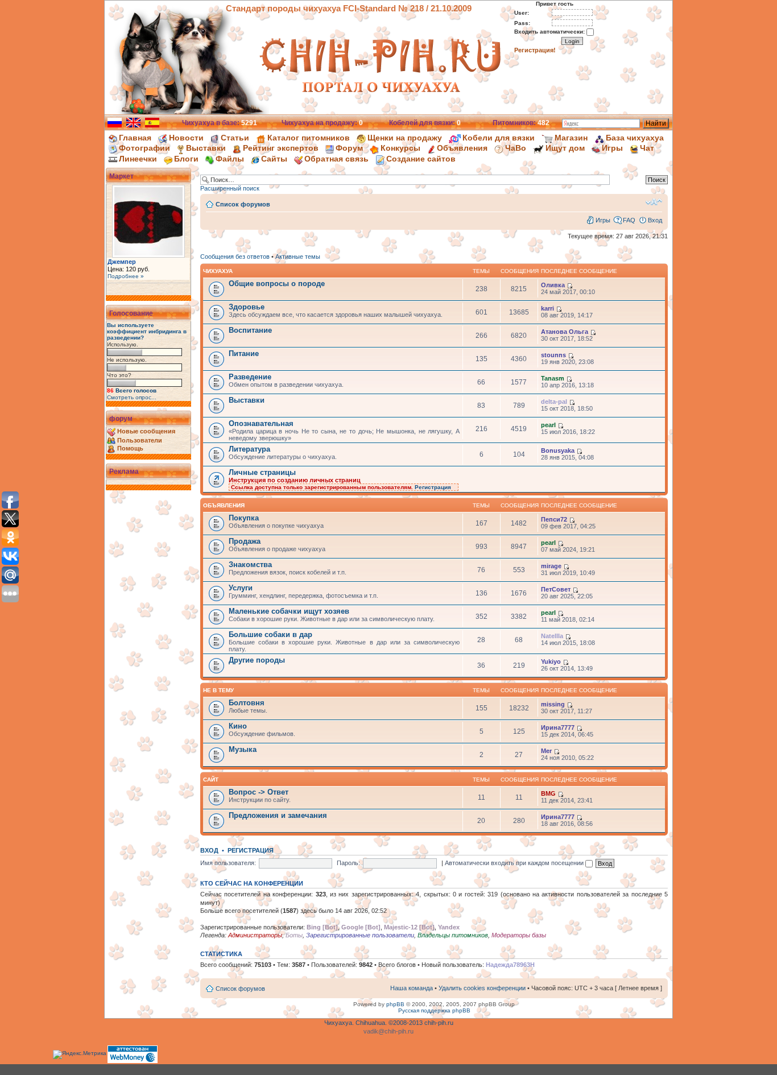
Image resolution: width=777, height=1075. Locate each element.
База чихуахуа (635, 137)
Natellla (552, 635)
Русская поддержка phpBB (434, 1010)
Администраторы (255, 935)
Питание (244, 353)
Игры (612, 147)
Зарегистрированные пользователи (360, 935)
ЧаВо (515, 147)
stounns (553, 355)
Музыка (243, 749)
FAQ (629, 220)
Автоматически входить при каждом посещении (515, 862)
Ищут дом (565, 147)
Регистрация (433, 487)
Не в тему (218, 690)
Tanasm (552, 378)
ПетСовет (556, 589)
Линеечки (138, 158)
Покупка (244, 518)
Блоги (186, 158)
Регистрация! (535, 50)
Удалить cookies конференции (482, 988)
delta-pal (554, 401)
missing (553, 704)
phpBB (395, 1004)
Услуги (241, 588)
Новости (186, 137)
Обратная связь (336, 158)
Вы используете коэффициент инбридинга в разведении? (147, 331)
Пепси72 (554, 519)
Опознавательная (261, 423)
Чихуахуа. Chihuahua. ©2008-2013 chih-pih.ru (388, 1022)
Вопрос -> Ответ (258, 792)
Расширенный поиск (229, 188)
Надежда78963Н (510, 964)
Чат (647, 147)
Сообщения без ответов (235, 256)
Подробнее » (126, 276)
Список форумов (243, 204)
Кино (238, 726)
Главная (135, 137)
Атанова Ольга (564, 331)
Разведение (250, 377)
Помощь (130, 448)
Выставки (206, 147)
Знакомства (250, 564)
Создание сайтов (421, 158)
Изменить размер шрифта (654, 202)
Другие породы (257, 660)
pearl (548, 424)
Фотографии (144, 147)
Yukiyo (551, 661)
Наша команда (411, 988)
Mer (546, 750)
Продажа (245, 541)
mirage (551, 566)
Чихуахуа (218, 271)
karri (547, 308)
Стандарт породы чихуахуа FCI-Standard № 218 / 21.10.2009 (349, 8)
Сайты (274, 158)
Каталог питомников (308, 137)
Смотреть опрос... (131, 397)
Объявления (462, 147)
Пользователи (139, 440)
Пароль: (348, 862)
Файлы (230, 158)
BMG (548, 793)
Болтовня (246, 702)
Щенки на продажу (404, 137)
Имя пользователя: (228, 862)
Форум (349, 147)
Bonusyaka (558, 450)
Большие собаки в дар (270, 634)
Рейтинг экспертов (281, 147)
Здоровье (246, 307)
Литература (249, 449)
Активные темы (297, 256)
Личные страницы (262, 472)
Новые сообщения (146, 431)
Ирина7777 (558, 727)
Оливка (553, 285)
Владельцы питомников (453, 935)
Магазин (571, 137)
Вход (655, 220)
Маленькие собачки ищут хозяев (289, 611)
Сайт (210, 779)
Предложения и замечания (278, 815)
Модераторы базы (518, 935)
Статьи (235, 137)
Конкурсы (400, 147)
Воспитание (250, 330)
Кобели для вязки (498, 137)
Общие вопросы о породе (277, 283)
